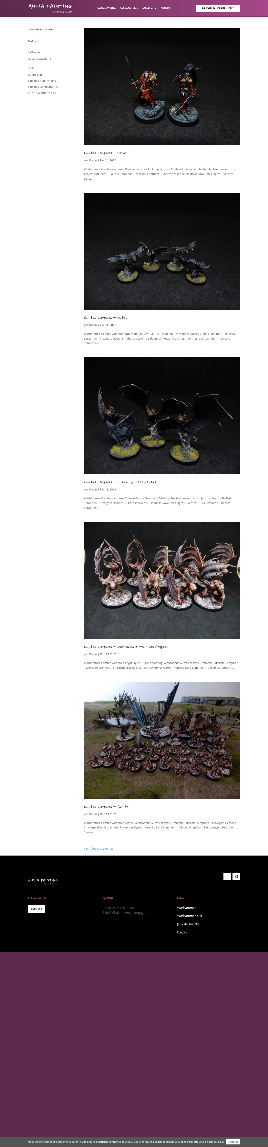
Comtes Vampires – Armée (106, 807)
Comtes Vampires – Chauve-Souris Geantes (120, 482)
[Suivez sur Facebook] (227, 876)
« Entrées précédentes (98, 848)
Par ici (36, 909)
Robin (93, 160)
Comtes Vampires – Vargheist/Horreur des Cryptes (126, 647)
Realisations (106, 8)
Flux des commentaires (43, 87)
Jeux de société (188, 924)
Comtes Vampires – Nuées (105, 318)
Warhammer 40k (189, 916)
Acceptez (233, 1141)
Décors (182, 932)
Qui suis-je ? (129, 8)
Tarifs (166, 8)
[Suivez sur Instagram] (236, 876)
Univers (147, 8)
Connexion (35, 75)
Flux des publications (42, 81)
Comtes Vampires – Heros (105, 153)
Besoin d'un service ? (218, 8)
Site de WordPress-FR (42, 93)
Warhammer (186, 908)
